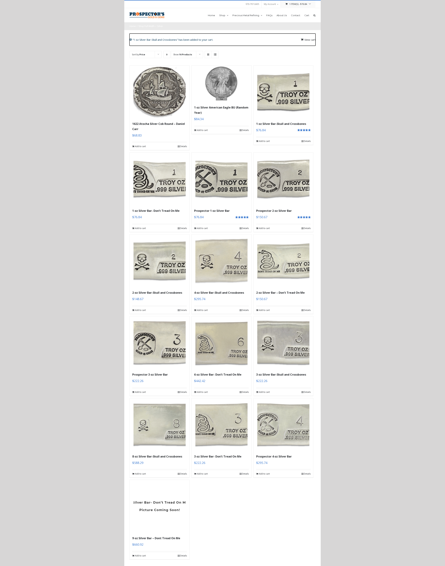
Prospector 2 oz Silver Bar (274, 211)
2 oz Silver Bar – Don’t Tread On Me (280, 293)
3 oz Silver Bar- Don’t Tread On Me (217, 456)
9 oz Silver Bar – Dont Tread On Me (156, 538)
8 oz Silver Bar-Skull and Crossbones (157, 456)
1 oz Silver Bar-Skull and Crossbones (281, 124)
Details (183, 146)
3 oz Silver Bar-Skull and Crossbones (281, 374)
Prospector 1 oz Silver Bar (212, 211)
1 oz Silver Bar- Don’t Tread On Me (156, 211)
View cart (309, 39)
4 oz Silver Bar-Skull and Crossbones (219, 293)
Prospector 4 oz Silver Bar (274, 456)
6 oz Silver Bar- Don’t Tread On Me (217, 374)
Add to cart (140, 146)
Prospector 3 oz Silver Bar (150, 374)
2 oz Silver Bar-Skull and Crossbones (157, 293)
